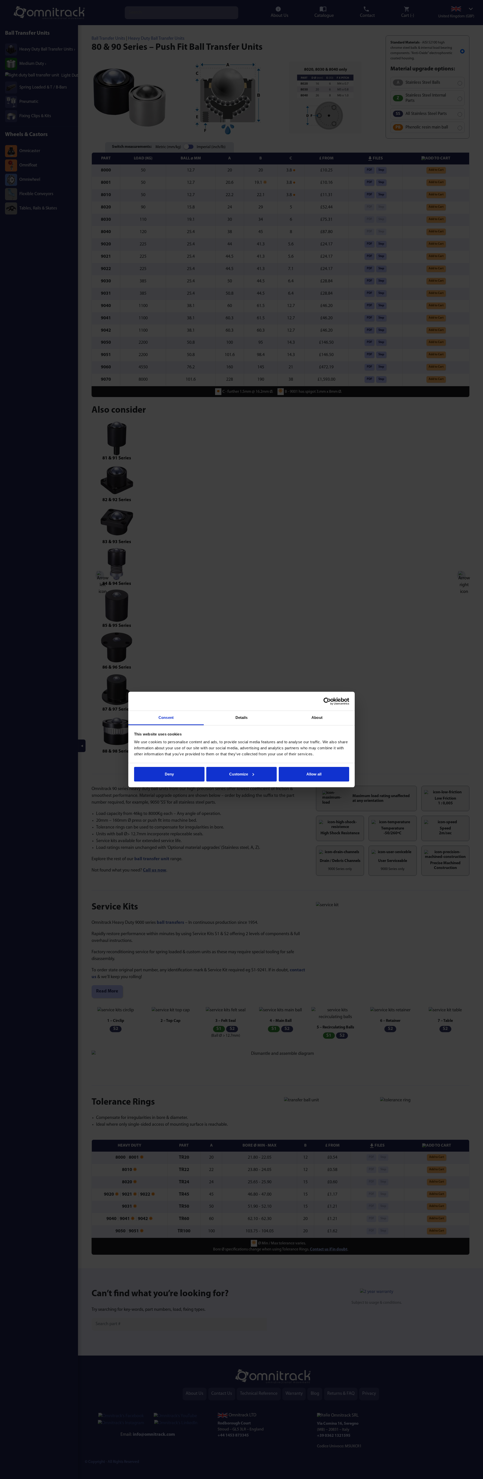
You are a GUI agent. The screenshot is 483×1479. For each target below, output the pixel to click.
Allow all (313, 774)
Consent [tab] (166, 717)
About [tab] (317, 717)
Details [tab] (241, 717)
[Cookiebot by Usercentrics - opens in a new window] (327, 701)
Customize (238, 774)
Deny (169, 774)
